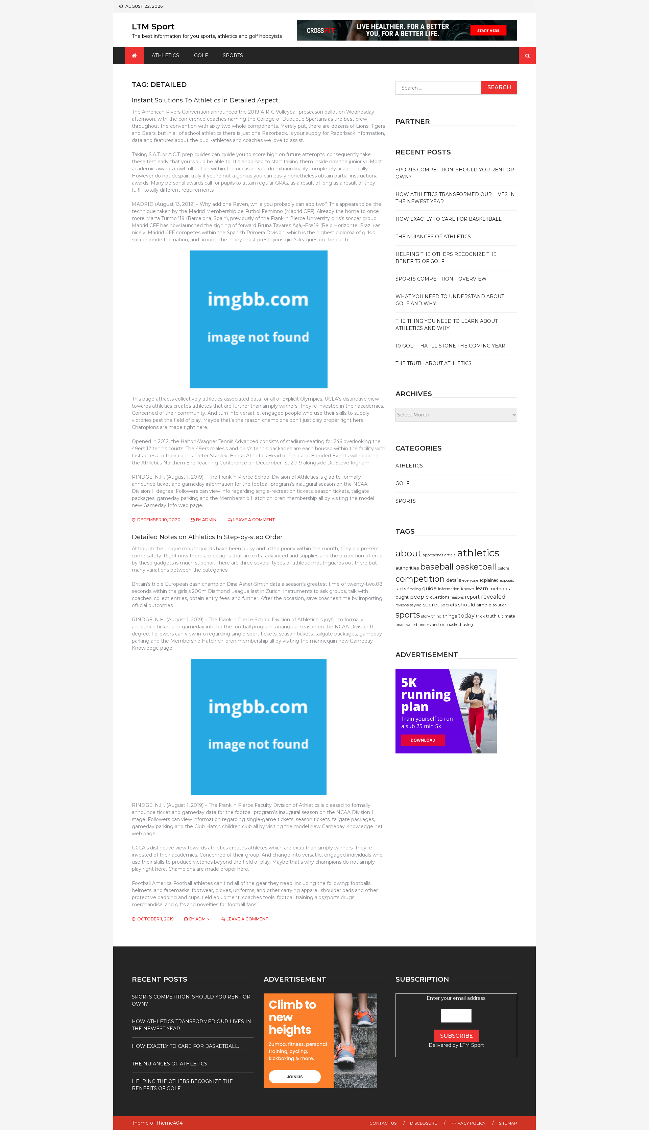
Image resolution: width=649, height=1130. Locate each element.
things (450, 616)
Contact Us (382, 1123)
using (467, 624)
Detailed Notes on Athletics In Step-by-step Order (207, 537)
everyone (470, 580)
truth (491, 616)
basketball (475, 566)
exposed (507, 580)
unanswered (406, 625)
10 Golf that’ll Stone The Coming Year (450, 346)
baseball (437, 567)
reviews (402, 605)
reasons (457, 597)
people (419, 597)
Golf (201, 55)
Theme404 (169, 1123)
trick (480, 616)
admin (209, 519)
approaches (433, 555)
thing (436, 616)
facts (400, 588)
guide (429, 588)
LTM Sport (153, 26)
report (472, 597)
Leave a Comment (254, 519)
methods (499, 588)
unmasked (450, 624)
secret (431, 604)
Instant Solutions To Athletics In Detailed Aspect (205, 100)
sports (407, 615)
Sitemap (508, 1123)
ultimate (506, 616)
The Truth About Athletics (433, 363)
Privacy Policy (468, 1123)
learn (482, 588)
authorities (407, 568)
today (466, 615)
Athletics (165, 55)
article (450, 555)
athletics (478, 553)
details (453, 580)
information (449, 588)
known (467, 588)
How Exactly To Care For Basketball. (449, 219)
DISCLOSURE (423, 1123)
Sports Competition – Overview (441, 279)
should (466, 604)
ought (402, 597)
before (503, 568)
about (408, 553)
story (425, 616)
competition (420, 579)
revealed (493, 596)
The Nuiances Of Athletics (433, 237)
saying (416, 605)
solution (500, 605)
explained (489, 580)
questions (439, 597)
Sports (233, 55)
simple (484, 604)
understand (428, 625)
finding (414, 588)
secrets (448, 604)
